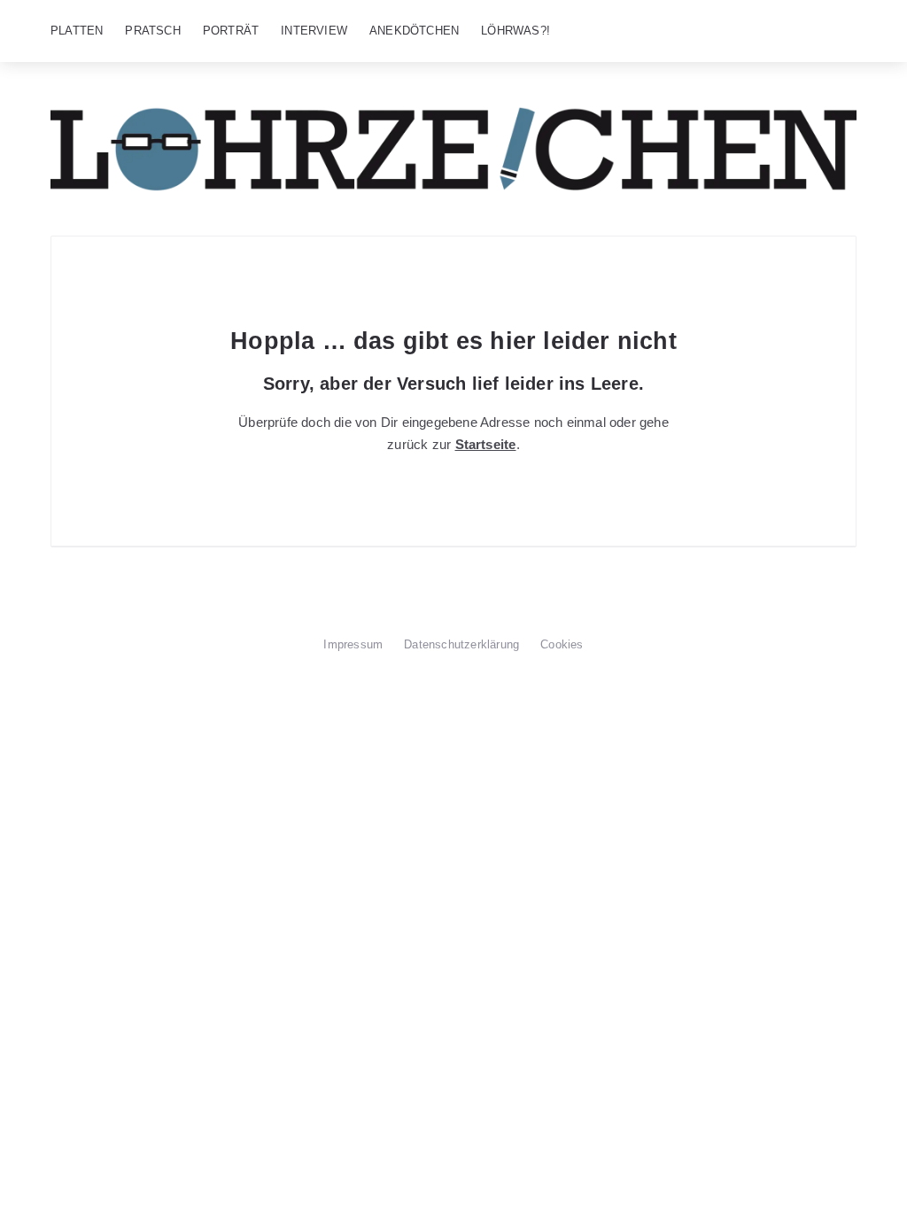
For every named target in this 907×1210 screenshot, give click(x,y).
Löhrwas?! (515, 30)
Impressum (353, 644)
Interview (314, 30)
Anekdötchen (414, 30)
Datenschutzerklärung (461, 644)
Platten (76, 30)
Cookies (561, 644)
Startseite (485, 444)
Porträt (231, 30)
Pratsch (152, 30)
